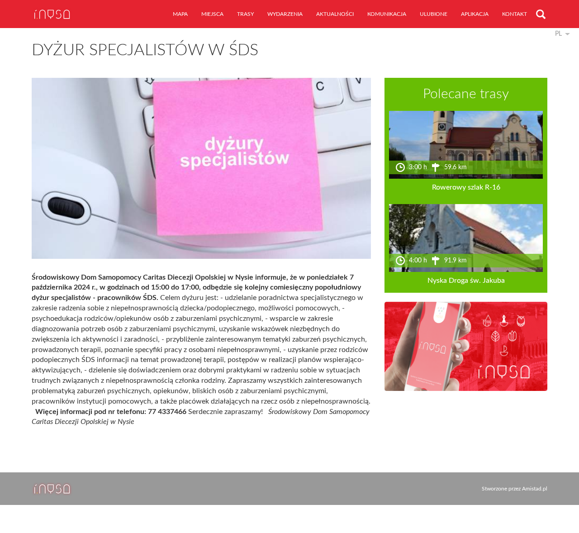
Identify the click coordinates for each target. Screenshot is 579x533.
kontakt (514, 14)
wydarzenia (285, 14)
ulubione (433, 14)
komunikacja (386, 14)
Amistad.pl (534, 488)
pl (558, 34)
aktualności (335, 14)
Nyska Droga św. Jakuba (466, 280)
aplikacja (475, 14)
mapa (180, 14)
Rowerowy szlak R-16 (466, 187)
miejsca (212, 14)
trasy (245, 14)
